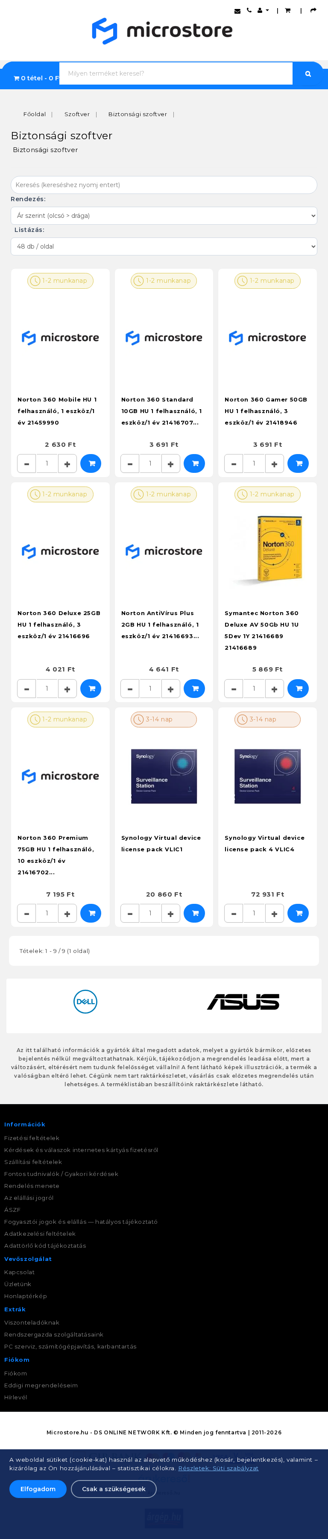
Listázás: (28, 230)
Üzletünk (18, 1284)
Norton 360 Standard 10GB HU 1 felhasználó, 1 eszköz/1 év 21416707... (161, 411)
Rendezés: (29, 199)
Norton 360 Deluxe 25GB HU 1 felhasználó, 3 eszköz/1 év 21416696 (59, 624)
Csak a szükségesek (114, 1489)
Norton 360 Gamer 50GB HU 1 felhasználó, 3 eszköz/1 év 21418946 (266, 411)
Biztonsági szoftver (137, 114)
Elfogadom (38, 1489)
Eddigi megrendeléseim (41, 1385)
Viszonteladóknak (32, 1322)
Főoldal (34, 114)
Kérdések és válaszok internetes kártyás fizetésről (81, 1149)
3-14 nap (158, 719)
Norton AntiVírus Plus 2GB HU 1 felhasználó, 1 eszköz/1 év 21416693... (160, 624)
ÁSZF (12, 1209)
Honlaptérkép (25, 1296)
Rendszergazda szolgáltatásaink (54, 1334)
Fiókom (15, 1373)
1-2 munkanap (64, 280)
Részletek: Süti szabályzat (218, 1468)
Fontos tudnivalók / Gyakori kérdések (61, 1173)
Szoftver (77, 114)
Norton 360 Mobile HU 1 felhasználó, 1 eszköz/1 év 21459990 (57, 411)
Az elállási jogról (29, 1197)
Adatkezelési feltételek (40, 1233)
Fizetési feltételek (31, 1137)
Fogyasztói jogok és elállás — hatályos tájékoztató (81, 1221)
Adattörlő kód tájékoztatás (45, 1245)
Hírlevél (15, 1397)
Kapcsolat (19, 1272)
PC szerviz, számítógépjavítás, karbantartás (70, 1346)
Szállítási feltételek (33, 1161)
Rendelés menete (32, 1185)
